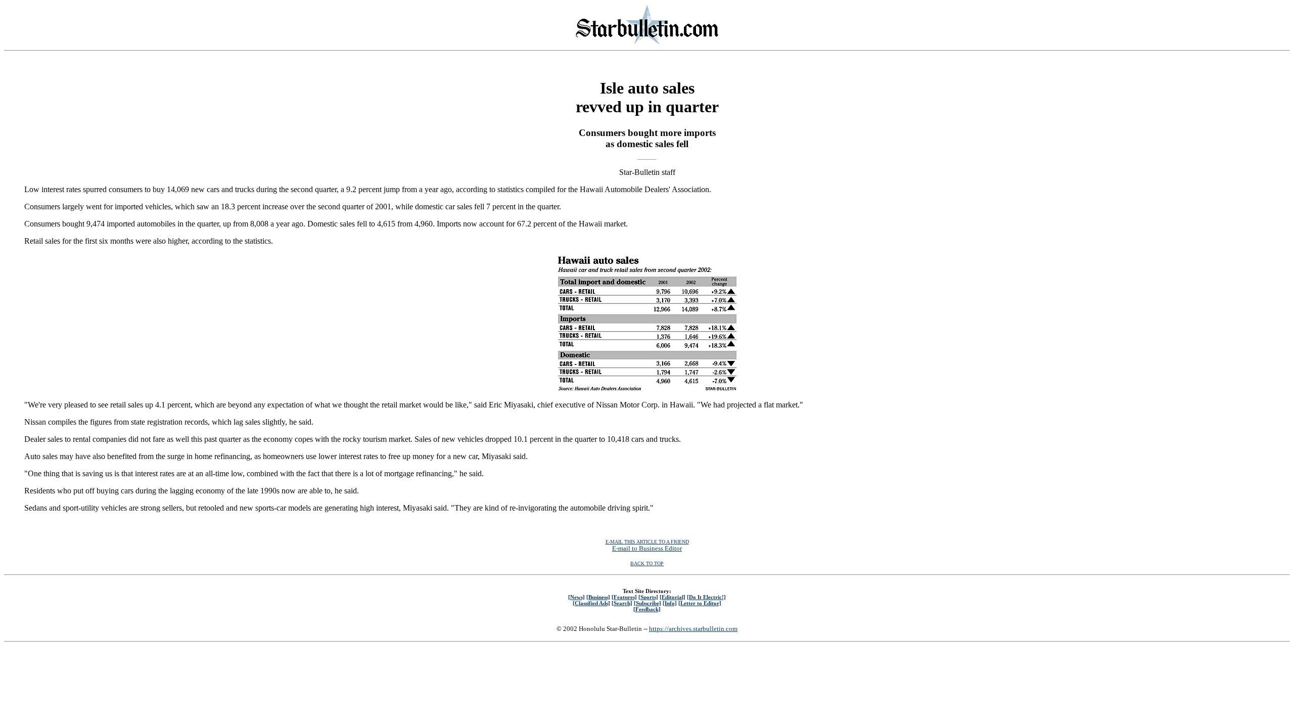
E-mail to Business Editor (647, 548)
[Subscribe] (647, 603)
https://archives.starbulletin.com (693, 628)
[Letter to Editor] (699, 603)
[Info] (670, 603)
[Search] (622, 603)
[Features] (624, 597)
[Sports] (648, 597)
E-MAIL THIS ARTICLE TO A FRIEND (647, 541)
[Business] (598, 597)
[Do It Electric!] (706, 597)
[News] (576, 597)
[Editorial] (672, 597)
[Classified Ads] (591, 603)
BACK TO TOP (647, 563)
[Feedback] (647, 609)
